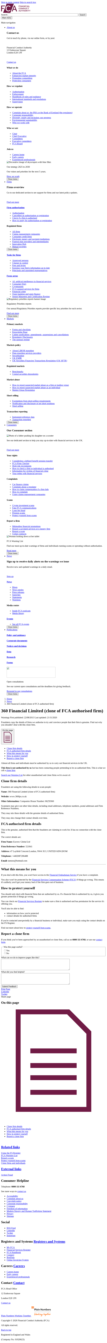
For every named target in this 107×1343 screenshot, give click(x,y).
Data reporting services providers (26, 353)
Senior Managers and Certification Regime (31, 296)
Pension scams (18, 513)
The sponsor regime (21, 339)
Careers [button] (19, 1266)
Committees (17, 138)
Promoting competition (22, 78)
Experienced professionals (23, 159)
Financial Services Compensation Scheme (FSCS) (54, 880)
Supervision (17, 102)
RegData (10, 1257)
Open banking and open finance (26, 294)
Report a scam (18, 531)
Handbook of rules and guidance (26, 97)
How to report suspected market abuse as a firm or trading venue (40, 385)
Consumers (12, 425)
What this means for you (17, 753)
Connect (10, 1255)
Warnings (16, 600)
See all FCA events (20, 624)
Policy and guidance (16, 635)
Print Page (5, 989)
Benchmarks (17, 371)
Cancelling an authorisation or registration (30, 215)
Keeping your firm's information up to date (31, 268)
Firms (9, 182)
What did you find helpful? (13, 972)
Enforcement (18, 94)
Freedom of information (17, 1208)
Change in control (20, 263)
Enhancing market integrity (24, 75)
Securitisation (18, 355)
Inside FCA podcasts (21, 611)
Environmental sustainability (24, 120)
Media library (18, 613)
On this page (8, 730)
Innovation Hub (19, 244)
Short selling (17, 406)
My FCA (11, 1247)
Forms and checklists (21, 329)
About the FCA (19, 73)
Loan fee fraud (18, 510)
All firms (16, 231)
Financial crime (19, 291)
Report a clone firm (15, 758)
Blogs (14, 587)
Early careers (18, 157)
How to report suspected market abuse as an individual (36, 387)
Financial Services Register (30, 901)
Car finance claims (20, 484)
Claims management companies (26, 234)
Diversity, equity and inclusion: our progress (31, 117)
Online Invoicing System (18, 1260)
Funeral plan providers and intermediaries (30, 241)
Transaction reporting (21, 419)
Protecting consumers (21, 80)
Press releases (18, 592)
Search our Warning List (12, 775)
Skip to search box (28, 2)
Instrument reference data (23, 417)
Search (4, 15)
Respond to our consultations (19, 691)
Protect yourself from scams (24, 515)
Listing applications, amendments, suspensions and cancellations (40, 334)
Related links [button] (10, 1147)
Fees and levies (19, 265)
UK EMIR (17, 358)
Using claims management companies (28, 494)
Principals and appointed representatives (29, 270)
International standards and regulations (29, 99)
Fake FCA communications (24, 508)
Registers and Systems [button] (49, 1241)
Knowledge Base (19, 332)
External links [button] (11, 1169)
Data (9, 652)
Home (9, 699)
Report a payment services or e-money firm (31, 529)
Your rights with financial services (27, 473)
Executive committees (21, 141)
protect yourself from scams (38, 928)
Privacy (10, 1213)
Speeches (16, 595)
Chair (14, 133)
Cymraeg (11, 1206)
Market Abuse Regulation (23, 390)
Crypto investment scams (23, 505)
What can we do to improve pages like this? (20, 957)
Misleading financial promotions (26, 526)
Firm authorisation (16, 207)
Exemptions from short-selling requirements (31, 401)
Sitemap (10, 1216)
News (9, 556)
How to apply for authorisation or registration (32, 220)
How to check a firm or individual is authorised (33, 468)
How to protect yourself (17, 756)
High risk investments (21, 466)
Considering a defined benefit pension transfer (32, 461)
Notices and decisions (17, 646)
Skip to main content (10, 2)
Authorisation (18, 92)
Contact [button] (19, 1283)
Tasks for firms (14, 255)
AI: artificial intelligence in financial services (31, 281)
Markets (10, 319)
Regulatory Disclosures (22, 337)
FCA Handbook (14, 1252)
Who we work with (20, 122)
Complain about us (15, 1198)
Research (11, 657)
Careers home (18, 154)
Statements (17, 597)
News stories (18, 590)
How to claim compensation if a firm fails (30, 489)
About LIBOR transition (23, 350)
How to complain (20, 492)
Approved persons (20, 260)
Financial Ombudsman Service (63, 875)
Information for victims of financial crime (30, 471)
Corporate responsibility (22, 115)
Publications (12, 629)
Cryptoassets (17, 286)
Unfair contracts (19, 534)
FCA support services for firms (25, 289)
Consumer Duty (19, 284)
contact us (21, 1191)
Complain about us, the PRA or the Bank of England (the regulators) (42, 112)
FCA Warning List (9, 1155)
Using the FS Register (10, 1153)
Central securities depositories (25, 374)
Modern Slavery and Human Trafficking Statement (29, 1211)
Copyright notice (14, 1201)
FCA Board (17, 144)
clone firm (10, 770)
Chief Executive (19, 136)
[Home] (15, 12)
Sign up (10, 576)
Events (10, 619)
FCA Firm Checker (20, 463)
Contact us (11, 62)
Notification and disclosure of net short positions (33, 403)
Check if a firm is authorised (24, 218)
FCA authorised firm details (19, 751)
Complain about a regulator (24, 487)
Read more (11, 550)
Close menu (12, 179)
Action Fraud (7, 1175)
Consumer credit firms (22, 236)
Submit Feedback (9, 986)
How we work (13, 176)
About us (11, 27)
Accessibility (12, 1196)
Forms (10, 662)
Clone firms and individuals (13, 1163)
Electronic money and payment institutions (31, 239)
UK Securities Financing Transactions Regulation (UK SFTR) (39, 360)
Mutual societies (19, 246)
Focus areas (12, 276)
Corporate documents (17, 640)
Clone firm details (14, 748)
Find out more (13, 202)
